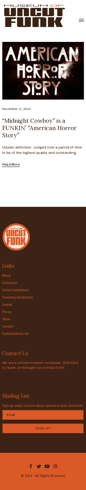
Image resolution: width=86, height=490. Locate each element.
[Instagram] (55, 466)
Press (6, 312)
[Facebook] (30, 466)
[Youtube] (47, 466)
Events (7, 305)
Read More (11, 164)
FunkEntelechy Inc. (16, 334)
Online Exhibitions (15, 290)
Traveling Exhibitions (17, 297)
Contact (7, 326)
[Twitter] (39, 466)
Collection (9, 283)
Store (6, 319)
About (6, 276)
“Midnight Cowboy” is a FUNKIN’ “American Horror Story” (39, 128)
